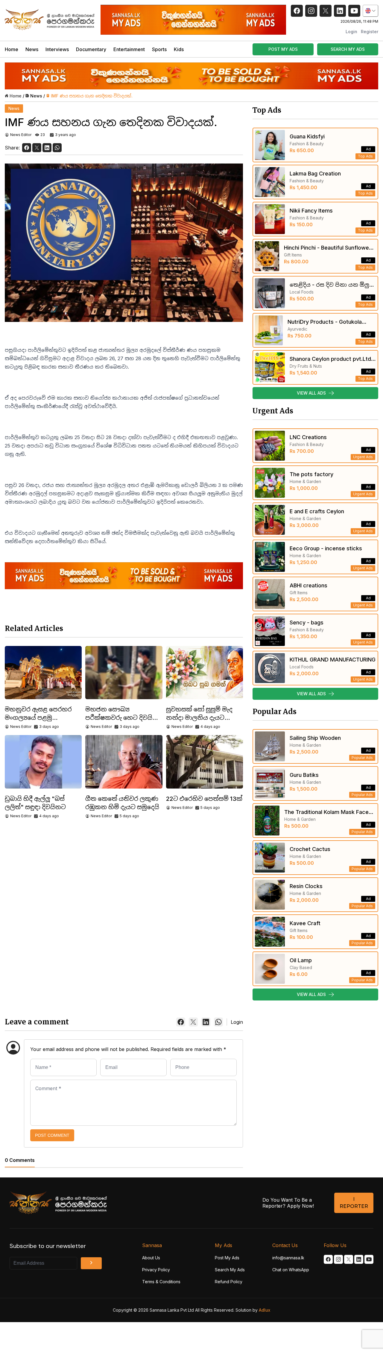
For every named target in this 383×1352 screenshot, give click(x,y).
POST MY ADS (283, 49)
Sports (159, 49)
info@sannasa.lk (288, 1257)
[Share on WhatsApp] (57, 147)
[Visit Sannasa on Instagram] (338, 1259)
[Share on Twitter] (36, 147)
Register (369, 31)
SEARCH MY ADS (348, 49)
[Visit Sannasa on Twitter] (348, 1259)
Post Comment (52, 1135)
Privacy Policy (156, 1269)
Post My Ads (227, 1257)
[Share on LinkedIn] (46, 147)
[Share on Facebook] (26, 147)
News (31, 49)
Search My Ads (230, 1269)
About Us (151, 1257)
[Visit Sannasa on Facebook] (328, 1259)
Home (11, 49)
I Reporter (354, 1202)
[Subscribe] (91, 1263)
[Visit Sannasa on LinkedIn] (358, 1259)
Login (351, 31)
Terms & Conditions (161, 1281)
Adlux (264, 1310)
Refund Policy (228, 1281)
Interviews (57, 49)
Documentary (91, 49)
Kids (179, 49)
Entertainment (129, 49)
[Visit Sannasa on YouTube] (369, 1259)
